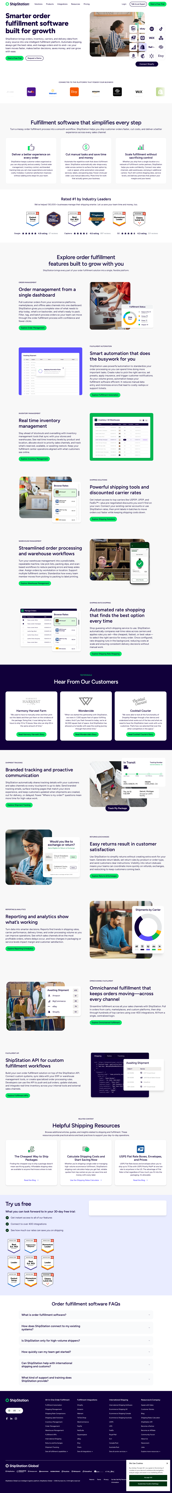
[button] (86, 1314)
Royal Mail (112, 1435)
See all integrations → (85, 1451)
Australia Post (114, 1447)
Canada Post (113, 1443)
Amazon (80, 1409)
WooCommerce (83, 1422)
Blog (142, 1414)
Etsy (78, 1443)
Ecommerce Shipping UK (118, 1409)
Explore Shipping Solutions (103, 519)
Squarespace (82, 1435)
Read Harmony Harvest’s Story (31, 734)
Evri (110, 1439)
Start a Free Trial (157, 4)
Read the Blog (30, 1180)
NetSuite (80, 1430)
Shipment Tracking (52, 1447)
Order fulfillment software (35, 1318)
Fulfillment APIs (51, 1435)
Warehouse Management (54, 1430)
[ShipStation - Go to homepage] (16, 1400)
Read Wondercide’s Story (86, 734)
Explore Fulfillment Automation (105, 395)
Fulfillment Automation (53, 1405)
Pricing (87, 4)
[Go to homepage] (17, 4)
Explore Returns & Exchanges (104, 876)
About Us (144, 1439)
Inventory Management (53, 1422)
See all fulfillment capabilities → (56, 1451)
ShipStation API (146, 1422)
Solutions (38, 4)
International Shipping (53, 1439)
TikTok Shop (81, 1418)
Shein (79, 1447)
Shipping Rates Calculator (150, 1418)
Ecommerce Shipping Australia (120, 1418)
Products (50, 4)
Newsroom (145, 1443)
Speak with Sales (147, 1405)
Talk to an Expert (138, 4)
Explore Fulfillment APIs (18, 1095)
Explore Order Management (32, 328)
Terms (99, 1479)
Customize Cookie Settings (148, 1484)
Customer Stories (147, 1409)
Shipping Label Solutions (54, 1418)
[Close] (167, 1463)
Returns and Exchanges (54, 1443)
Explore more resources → (150, 1451)
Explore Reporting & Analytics (20, 949)
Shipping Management (53, 1409)
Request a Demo (34, 58)
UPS (110, 1426)
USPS (111, 1422)
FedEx (111, 1430)
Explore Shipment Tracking (19, 805)
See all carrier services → (118, 1451)
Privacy (106, 1479)
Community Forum (148, 1435)
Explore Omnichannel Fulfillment (106, 1022)
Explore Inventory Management (34, 459)
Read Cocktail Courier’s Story (140, 734)
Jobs (143, 1447)
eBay (79, 1439)
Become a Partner (147, 1426)
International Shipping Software (120, 1405)
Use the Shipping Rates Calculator (84, 1180)
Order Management (52, 1426)
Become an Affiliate (148, 1430)
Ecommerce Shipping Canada (120, 1414)
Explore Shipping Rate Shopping (106, 654)
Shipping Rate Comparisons (55, 1414)
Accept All (148, 1477)
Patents (91, 1479)
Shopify (80, 1405)
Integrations (62, 4)
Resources (75, 4)
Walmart (80, 1414)
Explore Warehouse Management (35, 583)
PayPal (79, 1426)
